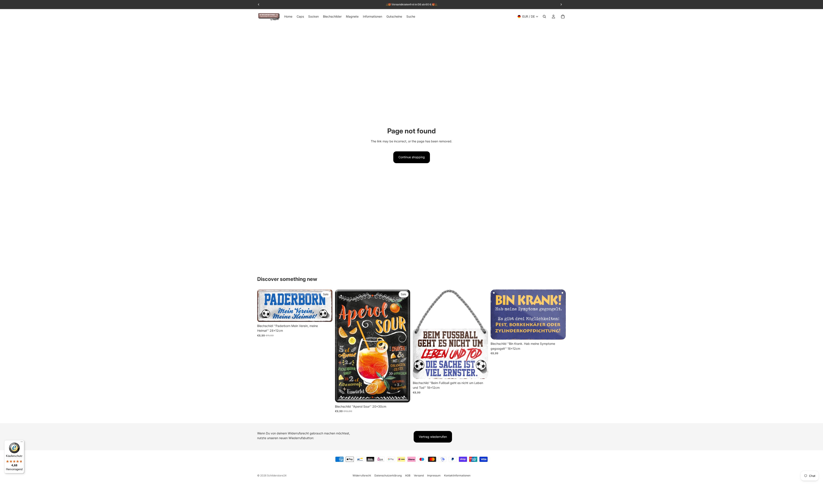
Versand (419, 475)
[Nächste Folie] (326, 305)
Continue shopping (411, 157)
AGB (407, 475)
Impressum (434, 475)
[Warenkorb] (563, 16)
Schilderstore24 (277, 475)
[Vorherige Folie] (263, 305)
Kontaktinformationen (457, 475)
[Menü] (21, 442)
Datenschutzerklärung (388, 475)
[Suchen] (544, 16)
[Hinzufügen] (326, 315)
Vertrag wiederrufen (433, 436)
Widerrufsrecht (362, 475)
